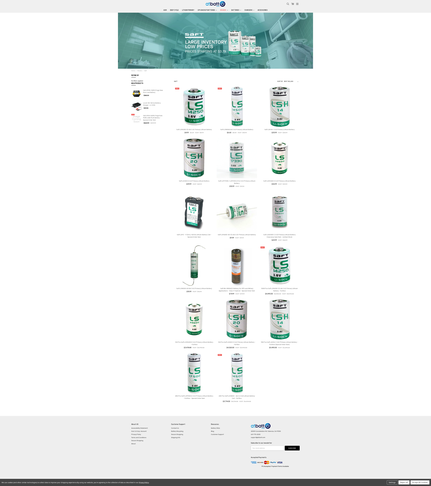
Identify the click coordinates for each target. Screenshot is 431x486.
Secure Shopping (137, 440)
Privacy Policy (136, 434)
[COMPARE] (210, 90)
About (133, 444)
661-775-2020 (255, 434)
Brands (223, 10)
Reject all (404, 482)
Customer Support (217, 434)
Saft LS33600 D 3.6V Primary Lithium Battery (279, 181)
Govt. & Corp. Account (138, 431)
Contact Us (175, 428)
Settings (392, 482)
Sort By (280, 81)
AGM (165, 10)
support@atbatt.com (258, 437)
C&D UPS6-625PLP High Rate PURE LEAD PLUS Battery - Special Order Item (152, 118)
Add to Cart (194, 122)
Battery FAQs (215, 428)
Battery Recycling (177, 431)
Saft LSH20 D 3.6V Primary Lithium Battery (194, 181)
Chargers (248, 10)
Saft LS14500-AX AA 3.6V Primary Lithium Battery (194, 288)
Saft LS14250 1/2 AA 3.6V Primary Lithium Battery (194, 129)
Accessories (263, 10)
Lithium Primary (188, 10)
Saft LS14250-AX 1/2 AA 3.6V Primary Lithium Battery (237, 234)
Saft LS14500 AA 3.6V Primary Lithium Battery (236, 129)
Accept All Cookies (420, 482)
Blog (212, 431)
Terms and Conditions (138, 437)
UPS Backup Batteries (206, 10)
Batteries (235, 10)
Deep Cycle (174, 10)
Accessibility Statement (139, 428)
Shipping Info (175, 437)
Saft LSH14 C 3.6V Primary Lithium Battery (280, 129)
